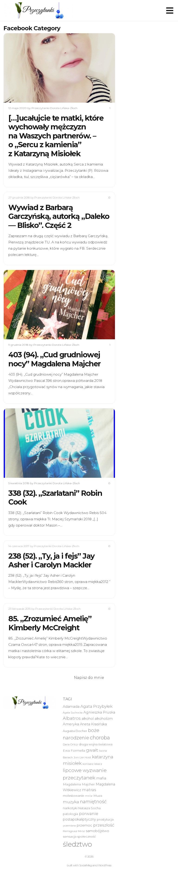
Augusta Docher (75, 731)
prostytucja (105, 819)
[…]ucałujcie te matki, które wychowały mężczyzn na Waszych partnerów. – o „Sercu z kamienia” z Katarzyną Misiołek (55, 135)
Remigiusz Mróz (74, 831)
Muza (97, 795)
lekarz (98, 764)
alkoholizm (104, 719)
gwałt (92, 750)
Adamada (71, 706)
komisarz (88, 764)
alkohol (88, 719)
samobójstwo (97, 831)
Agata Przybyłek (96, 706)
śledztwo (77, 844)
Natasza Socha (89, 808)
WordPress (104, 865)
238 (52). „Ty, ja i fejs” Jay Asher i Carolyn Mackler (51, 560)
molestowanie (73, 795)
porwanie (88, 813)
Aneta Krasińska (93, 724)
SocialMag (85, 865)
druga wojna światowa (95, 744)
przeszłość (103, 825)
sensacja (69, 836)
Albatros (72, 718)
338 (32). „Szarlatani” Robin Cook (55, 497)
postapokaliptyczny (79, 819)
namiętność (93, 801)
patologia (70, 814)
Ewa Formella (74, 750)
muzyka (71, 801)
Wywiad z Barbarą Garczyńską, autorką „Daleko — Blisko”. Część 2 (58, 216)
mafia (101, 778)
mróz (88, 795)
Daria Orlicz (70, 744)
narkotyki (70, 808)
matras (89, 789)
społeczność (86, 836)
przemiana (69, 825)
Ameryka (71, 724)
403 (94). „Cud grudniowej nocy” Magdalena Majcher (54, 359)
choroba (100, 738)
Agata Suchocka (73, 712)
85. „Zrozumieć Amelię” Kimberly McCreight (49, 623)
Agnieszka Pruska (99, 712)
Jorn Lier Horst (82, 757)
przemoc (84, 825)
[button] (38, 10)
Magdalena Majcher (79, 784)
